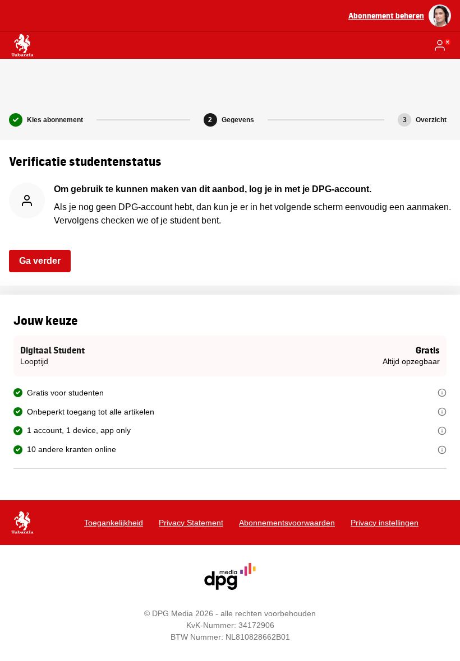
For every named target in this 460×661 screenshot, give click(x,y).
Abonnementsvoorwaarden (287, 522)
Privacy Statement (191, 522)
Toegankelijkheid (113, 522)
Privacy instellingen (384, 522)
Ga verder (40, 261)
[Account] (442, 45)
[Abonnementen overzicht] (22, 45)
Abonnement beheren (386, 15)
